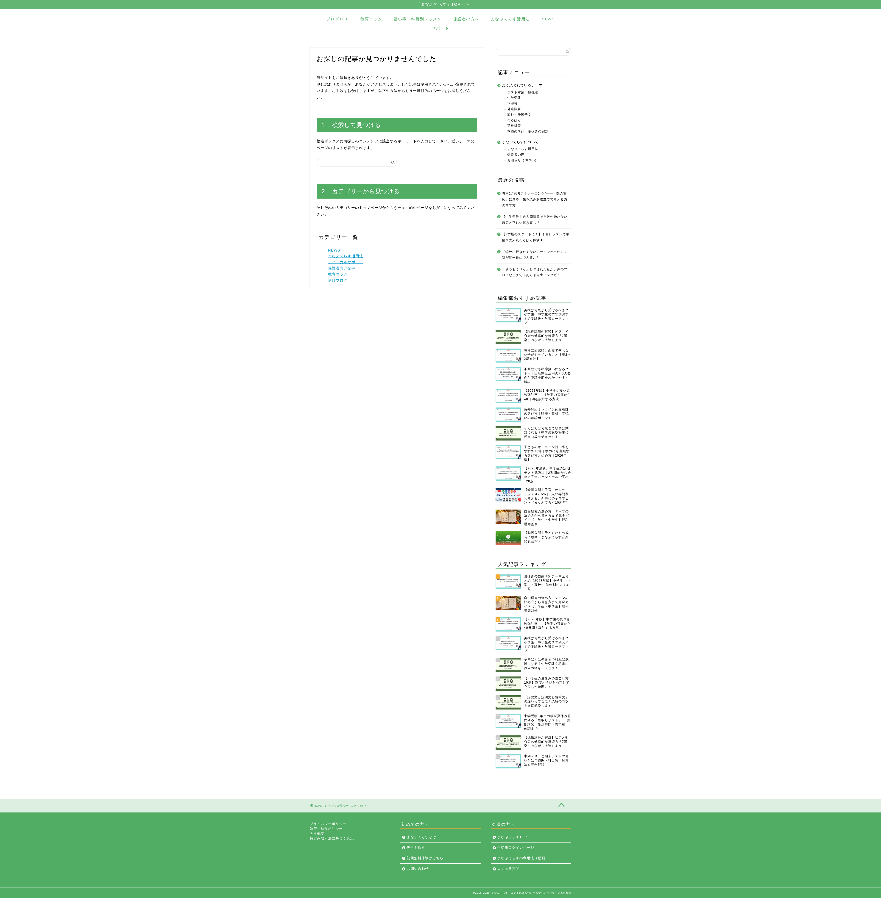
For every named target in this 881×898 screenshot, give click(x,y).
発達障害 (514, 109)
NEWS (548, 19)
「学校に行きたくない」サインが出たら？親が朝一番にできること (534, 255)
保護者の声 (515, 154)
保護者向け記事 (341, 268)
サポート (440, 28)
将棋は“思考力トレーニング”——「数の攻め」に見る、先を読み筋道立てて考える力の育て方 (534, 199)
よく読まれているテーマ (522, 85)
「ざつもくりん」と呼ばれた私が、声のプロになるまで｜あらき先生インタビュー (534, 272)
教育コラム (371, 19)
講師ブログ (338, 280)
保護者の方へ (466, 19)
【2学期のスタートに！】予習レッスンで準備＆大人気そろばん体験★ (535, 237)
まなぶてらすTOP (512, 837)
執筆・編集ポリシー (326, 829)
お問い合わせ (418, 868)
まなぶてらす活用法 (510, 19)
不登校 (512, 103)
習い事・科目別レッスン (418, 19)
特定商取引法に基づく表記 (332, 838)
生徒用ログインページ (515, 847)
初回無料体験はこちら (425, 858)
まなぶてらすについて (520, 142)
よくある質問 (508, 868)
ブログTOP (337, 19)
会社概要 (317, 833)
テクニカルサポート (345, 262)
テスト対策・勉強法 (522, 92)
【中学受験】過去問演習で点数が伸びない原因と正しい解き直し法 (534, 219)
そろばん (514, 120)
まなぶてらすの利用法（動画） (523, 858)
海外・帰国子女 (519, 114)
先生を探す (416, 847)
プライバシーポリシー (328, 824)
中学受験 (514, 98)
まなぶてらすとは (421, 837)
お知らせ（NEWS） (522, 160)
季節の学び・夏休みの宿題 (528, 131)
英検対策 (514, 125)
